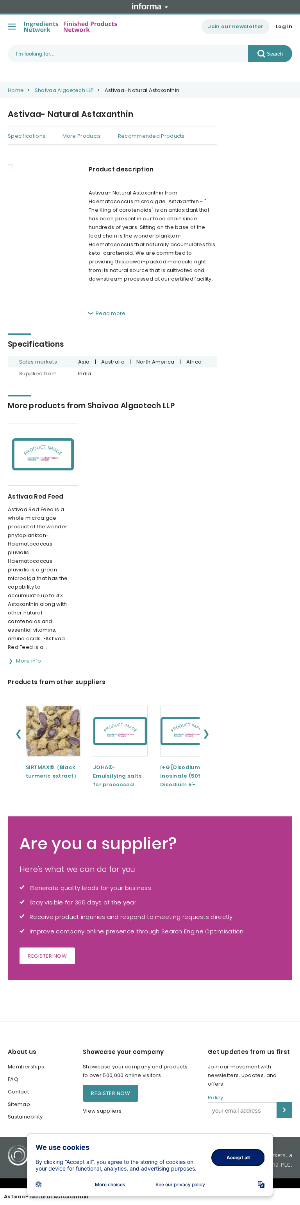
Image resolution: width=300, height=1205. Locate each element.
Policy (215, 1097)
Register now (47, 956)
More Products (81, 136)
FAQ (13, 1079)
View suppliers (102, 1111)
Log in (284, 26)
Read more (111, 313)
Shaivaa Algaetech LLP (64, 90)
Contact (18, 1091)
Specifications (26, 136)
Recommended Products (151, 136)
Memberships (26, 1066)
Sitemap (19, 1104)
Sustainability (25, 1116)
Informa (150, 6)
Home (16, 90)
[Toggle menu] (11, 26)
